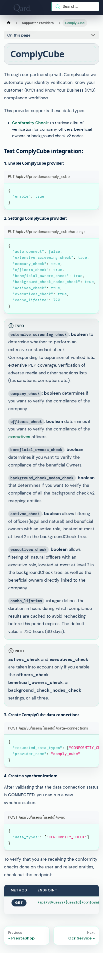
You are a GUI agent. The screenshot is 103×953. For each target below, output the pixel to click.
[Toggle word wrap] (84, 244)
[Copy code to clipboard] (93, 189)
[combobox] (75, 6)
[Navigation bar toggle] (8, 8)
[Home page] (9, 23)
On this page (18, 35)
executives (19, 436)
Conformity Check (30, 122)
